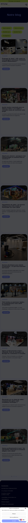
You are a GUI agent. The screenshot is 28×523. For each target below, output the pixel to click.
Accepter (14, 520)
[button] (25, 508)
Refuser (14, 513)
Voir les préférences (14, 517)
